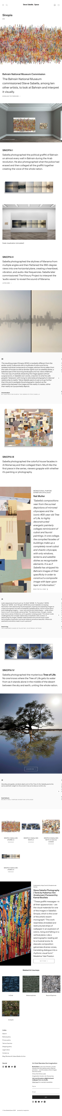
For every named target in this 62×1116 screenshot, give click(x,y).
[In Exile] (11, 984)
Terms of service (7, 1043)
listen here (6, 283)
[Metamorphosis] (31, 984)
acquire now (15, 588)
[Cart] (59, 5)
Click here (35, 1082)
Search (4, 1033)
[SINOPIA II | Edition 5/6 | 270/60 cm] (11, 856)
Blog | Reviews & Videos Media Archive (13, 1056)
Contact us (5, 1053)
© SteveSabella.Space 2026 (9, 1110)
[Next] (58, 378)
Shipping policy (7, 1046)
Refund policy (6, 1037)
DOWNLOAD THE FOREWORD (10, 96)
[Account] (55, 5)
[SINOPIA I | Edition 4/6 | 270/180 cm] (11, 826)
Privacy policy (6, 1040)
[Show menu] (3, 5)
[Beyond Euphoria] (51, 984)
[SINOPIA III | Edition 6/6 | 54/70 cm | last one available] (51, 826)
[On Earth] (11, 1008)
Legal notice (6, 1050)
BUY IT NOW (43, 961)
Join (46, 1097)
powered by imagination (23, 1110)
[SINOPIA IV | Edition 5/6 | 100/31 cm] (31, 826)
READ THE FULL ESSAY (40, 589)
